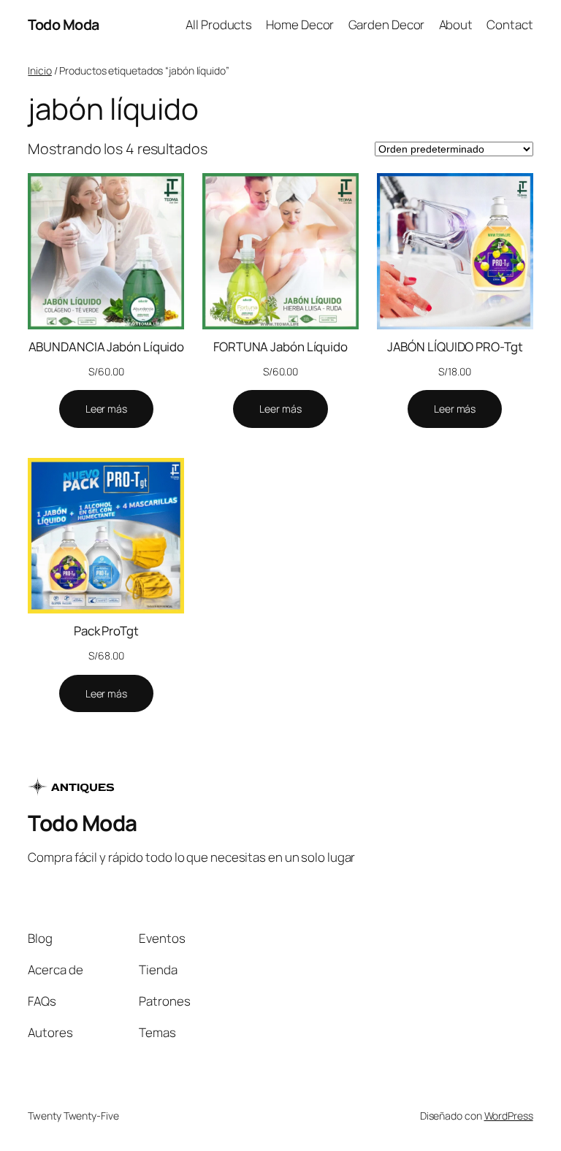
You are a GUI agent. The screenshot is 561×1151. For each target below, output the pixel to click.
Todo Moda (63, 24)
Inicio (39, 70)
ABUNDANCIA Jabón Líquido (106, 346)
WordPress (508, 1116)
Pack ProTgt (106, 630)
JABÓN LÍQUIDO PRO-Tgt (455, 346)
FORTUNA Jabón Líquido (280, 346)
